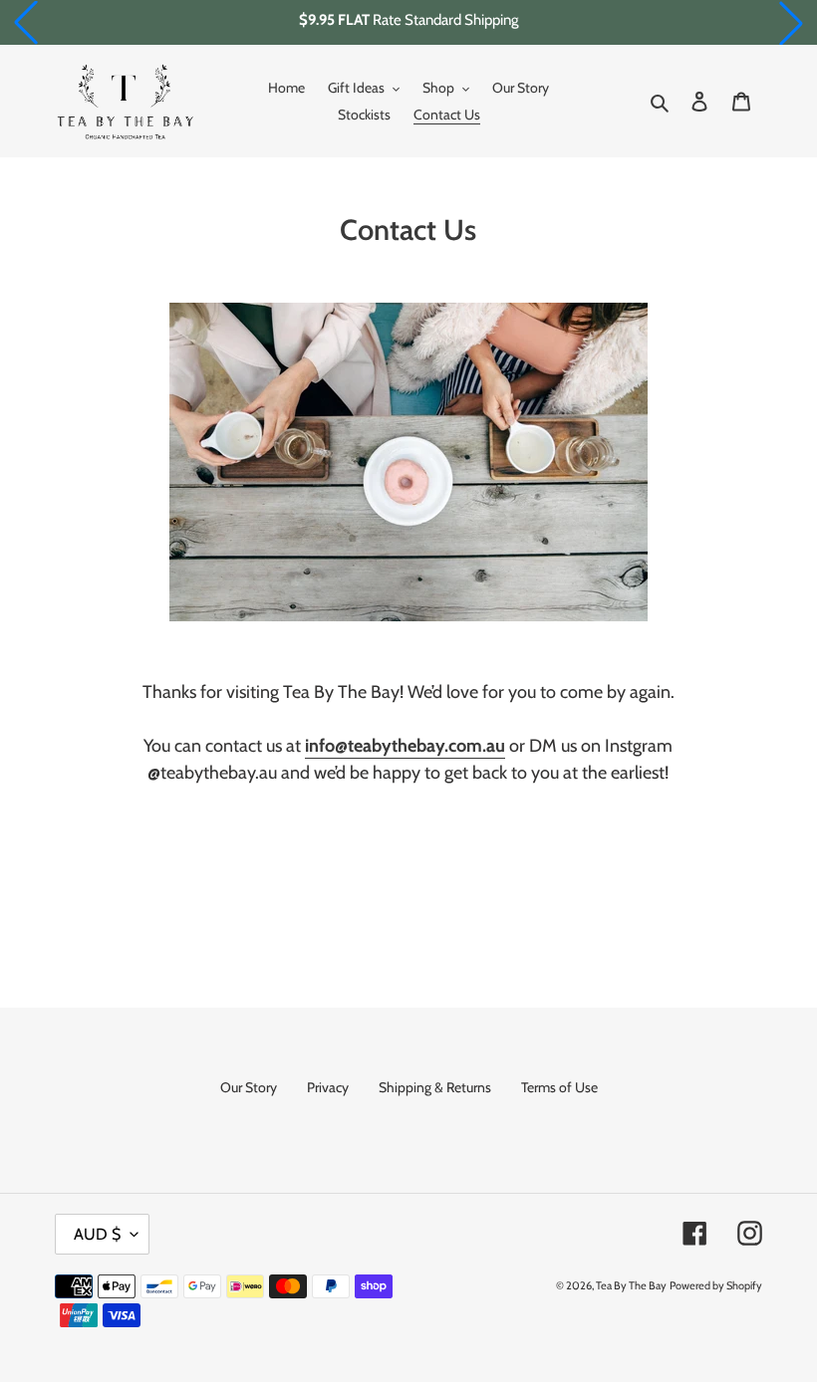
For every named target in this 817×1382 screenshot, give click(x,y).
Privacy (328, 1087)
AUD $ (97, 1234)
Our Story (248, 1087)
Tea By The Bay (631, 1285)
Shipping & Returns (435, 1087)
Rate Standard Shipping (408, 20)
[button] (26, 23)
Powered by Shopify (716, 1285)
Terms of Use (559, 1087)
